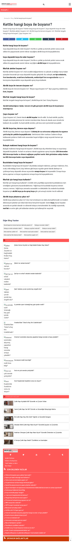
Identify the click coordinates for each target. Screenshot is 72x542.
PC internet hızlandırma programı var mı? (18, 500)
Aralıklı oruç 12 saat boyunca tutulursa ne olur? (20, 528)
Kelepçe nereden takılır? (42, 225)
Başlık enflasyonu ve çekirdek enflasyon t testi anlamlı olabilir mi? (25, 533)
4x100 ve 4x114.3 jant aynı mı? (14, 510)
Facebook (9, 39)
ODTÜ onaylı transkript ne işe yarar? (16, 505)
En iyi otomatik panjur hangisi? (14, 492)
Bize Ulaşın (8, 466)
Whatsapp (35, 39)
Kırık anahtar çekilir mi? (11, 231)
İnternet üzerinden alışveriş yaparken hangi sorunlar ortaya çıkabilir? (26, 513)
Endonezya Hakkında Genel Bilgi (15, 490)
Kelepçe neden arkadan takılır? (13, 228)
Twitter (22, 39)
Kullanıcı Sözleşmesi (11, 460)
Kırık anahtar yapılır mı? (31, 235)
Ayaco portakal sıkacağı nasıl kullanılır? (17, 477)
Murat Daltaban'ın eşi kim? (13, 523)
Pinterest (62, 39)
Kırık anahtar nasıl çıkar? (48, 231)
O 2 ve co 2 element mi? (12, 518)
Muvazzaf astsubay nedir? (13, 508)
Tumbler (49, 39)
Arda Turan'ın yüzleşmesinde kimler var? (17, 530)
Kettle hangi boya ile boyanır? (23, 18)
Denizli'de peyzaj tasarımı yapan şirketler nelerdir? (20, 485)
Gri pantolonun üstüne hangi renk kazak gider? (19, 482)
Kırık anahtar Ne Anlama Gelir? (13, 235)
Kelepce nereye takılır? (49, 228)
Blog (12, 18)
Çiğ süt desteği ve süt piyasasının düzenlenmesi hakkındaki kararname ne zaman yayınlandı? (33, 487)
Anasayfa (4, 10)
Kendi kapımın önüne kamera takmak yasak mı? (18, 225)
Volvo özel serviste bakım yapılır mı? (16, 480)
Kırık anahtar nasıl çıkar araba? (29, 231)
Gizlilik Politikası (9, 458)
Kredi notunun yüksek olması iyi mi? (16, 515)
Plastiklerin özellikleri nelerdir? (14, 525)
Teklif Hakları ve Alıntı (11, 463)
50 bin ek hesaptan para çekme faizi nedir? (18, 475)
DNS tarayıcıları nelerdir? (13, 502)
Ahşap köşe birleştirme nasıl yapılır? (16, 497)
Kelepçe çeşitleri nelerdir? (32, 228)
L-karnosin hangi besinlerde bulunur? (16, 495)
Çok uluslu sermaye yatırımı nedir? (16, 520)
